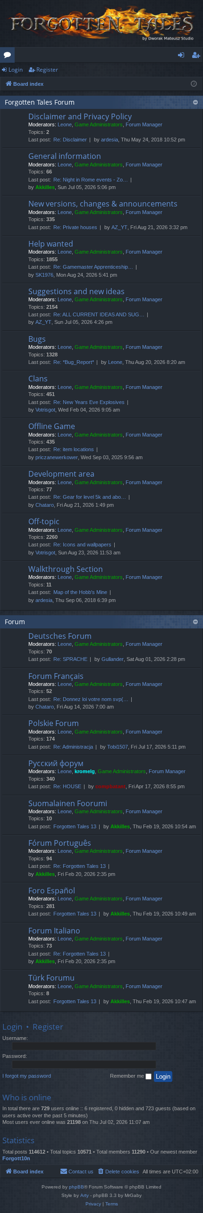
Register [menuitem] (198, 56)
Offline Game (51, 426)
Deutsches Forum (60, 636)
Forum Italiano (54, 930)
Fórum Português (59, 843)
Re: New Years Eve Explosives (89, 402)
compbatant (110, 786)
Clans (38, 378)
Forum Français (56, 676)
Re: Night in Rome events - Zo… (90, 179)
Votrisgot (45, 410)
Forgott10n (16, 1158)
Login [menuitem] (183, 56)
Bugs (37, 339)
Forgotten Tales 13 (74, 826)
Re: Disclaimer (70, 139)
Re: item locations (73, 449)
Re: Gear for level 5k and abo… (89, 497)
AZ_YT (119, 227)
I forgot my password (26, 1076)
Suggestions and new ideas (76, 291)
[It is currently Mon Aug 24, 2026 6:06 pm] (194, 84)
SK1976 (44, 275)
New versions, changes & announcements (103, 203)
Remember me (127, 1076)
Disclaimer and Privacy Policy (80, 116)
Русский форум (56, 763)
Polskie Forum (53, 723)
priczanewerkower (56, 457)
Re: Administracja (73, 747)
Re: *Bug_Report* (73, 362)
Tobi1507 (117, 747)
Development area (61, 474)
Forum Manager (144, 124)
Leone (65, 124)
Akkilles (45, 187)
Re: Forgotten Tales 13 (79, 866)
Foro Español (51, 890)
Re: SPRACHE (70, 659)
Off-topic (43, 521)
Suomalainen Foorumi (67, 803)
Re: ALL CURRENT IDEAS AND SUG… (98, 314)
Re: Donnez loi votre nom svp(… (90, 699)
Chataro (44, 505)
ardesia (109, 139)
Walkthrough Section (65, 569)
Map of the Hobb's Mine (80, 592)
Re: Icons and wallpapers (82, 544)
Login (15, 70)
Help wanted (50, 244)
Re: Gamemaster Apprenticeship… (93, 267)
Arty (84, 1195)
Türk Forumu (51, 978)
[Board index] (101, 23)
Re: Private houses (75, 227)
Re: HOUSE (67, 786)
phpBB (76, 1186)
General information (64, 156)
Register (47, 70)
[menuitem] (118, 1171)
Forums (9, 56)
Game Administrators (99, 124)
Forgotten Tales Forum (40, 102)
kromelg (85, 771)
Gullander (113, 659)
